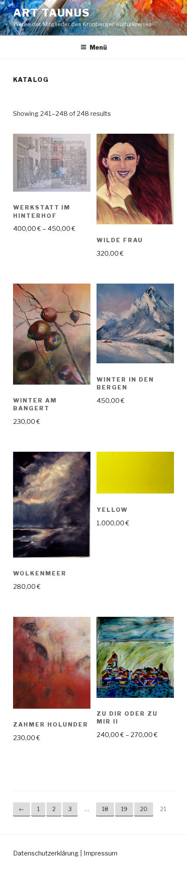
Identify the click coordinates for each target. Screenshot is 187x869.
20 (143, 808)
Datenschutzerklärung (46, 853)
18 (105, 808)
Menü (98, 47)
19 (124, 808)
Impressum (100, 853)
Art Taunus (51, 13)
